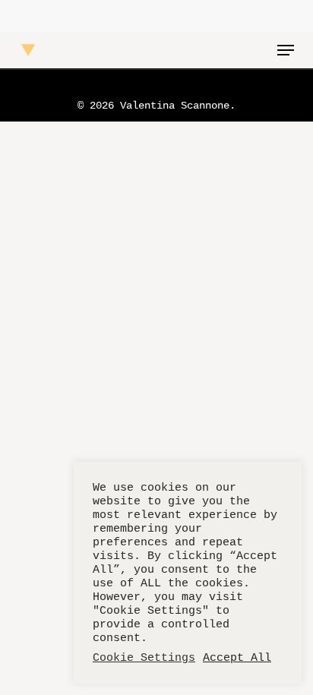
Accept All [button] (237, 658)
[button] (285, 50)
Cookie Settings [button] (144, 658)
